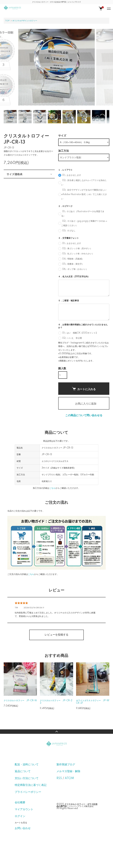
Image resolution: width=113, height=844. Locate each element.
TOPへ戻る (56, 731)
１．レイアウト (65, 170)
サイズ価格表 (15, 174)
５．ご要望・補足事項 (68, 300)
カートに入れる (86, 389)
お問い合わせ (23, 828)
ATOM (69, 778)
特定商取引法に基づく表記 (30, 785)
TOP (7, 21)
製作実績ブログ (65, 764)
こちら (52, 488)
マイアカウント (24, 809)
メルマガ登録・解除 (68, 771)
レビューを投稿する (56, 634)
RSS (59, 778)
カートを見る (21, 822)
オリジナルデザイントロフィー (24, 21)
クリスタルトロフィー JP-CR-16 (20, 700)
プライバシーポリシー (28, 792)
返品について (23, 771)
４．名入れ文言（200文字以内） (74, 276)
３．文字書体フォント (68, 238)
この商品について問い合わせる (83, 415)
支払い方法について (27, 778)
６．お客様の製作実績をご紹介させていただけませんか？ (83, 326)
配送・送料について (27, 764)
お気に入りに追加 (85, 403)
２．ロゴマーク (65, 206)
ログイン (20, 816)
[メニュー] (108, 8)
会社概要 (20, 802)
